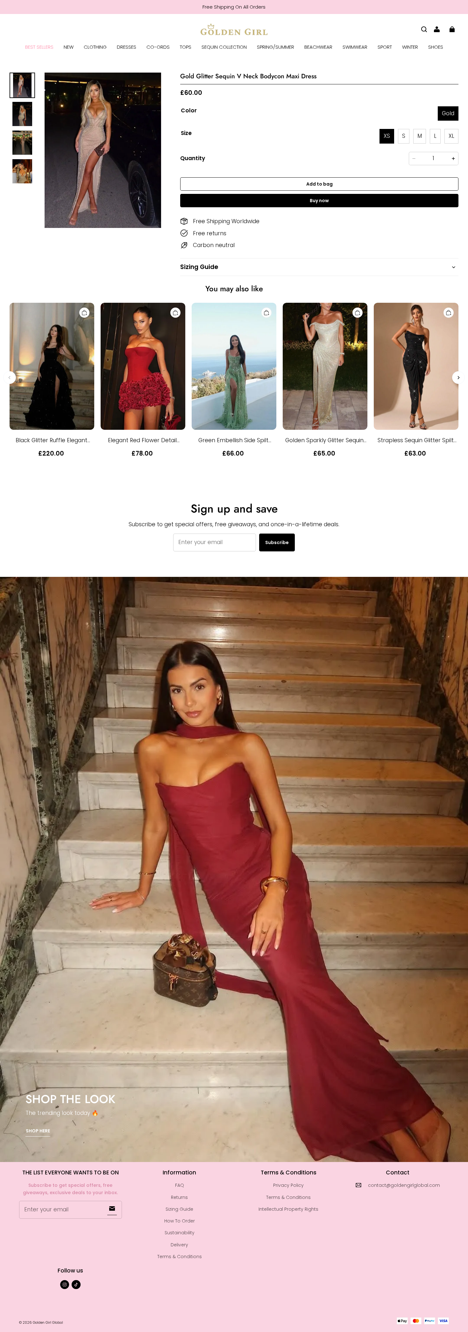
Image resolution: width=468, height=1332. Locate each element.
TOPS (185, 47)
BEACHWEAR (318, 47)
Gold (448, 113)
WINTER (410, 47)
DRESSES (126, 47)
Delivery (179, 1245)
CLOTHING (95, 47)
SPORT (385, 47)
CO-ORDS (158, 47)
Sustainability (180, 1232)
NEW (69, 47)
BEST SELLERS (39, 47)
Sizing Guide (179, 1209)
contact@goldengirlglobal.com (404, 1185)
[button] (424, 29)
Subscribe (277, 542)
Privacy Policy (288, 1185)
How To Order (179, 1221)
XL (451, 136)
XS (387, 136)
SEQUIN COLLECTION (224, 47)
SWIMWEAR (355, 47)
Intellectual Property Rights (288, 1209)
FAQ (179, 1185)
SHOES (435, 47)
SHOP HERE (38, 1131)
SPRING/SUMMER (275, 47)
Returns (179, 1197)
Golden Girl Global (48, 1322)
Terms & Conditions (179, 1256)
